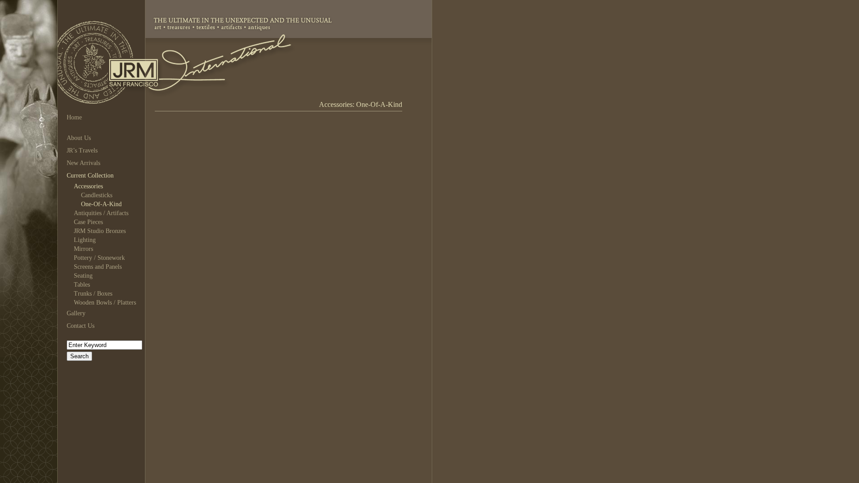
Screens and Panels (98, 266)
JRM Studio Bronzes (100, 231)
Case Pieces (88, 222)
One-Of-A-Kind (101, 204)
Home (74, 117)
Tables (82, 284)
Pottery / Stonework (99, 257)
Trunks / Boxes (93, 293)
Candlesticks (96, 195)
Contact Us (80, 325)
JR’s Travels (82, 150)
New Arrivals (83, 163)
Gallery (76, 313)
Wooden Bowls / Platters (105, 302)
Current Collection (90, 175)
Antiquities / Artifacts (101, 213)
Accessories (88, 186)
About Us (79, 138)
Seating (83, 275)
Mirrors (83, 249)
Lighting (85, 240)
